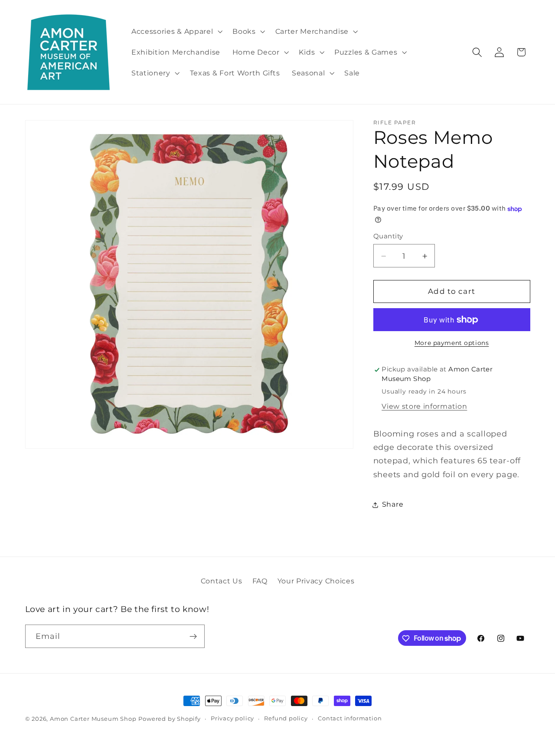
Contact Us (221, 580)
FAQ (260, 580)
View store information (424, 406)
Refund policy (285, 718)
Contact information (350, 718)
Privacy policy (232, 718)
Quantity (388, 237)
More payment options (452, 343)
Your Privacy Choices (316, 580)
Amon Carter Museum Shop (93, 719)
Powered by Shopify (169, 719)
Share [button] (392, 504)
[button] (175, 31)
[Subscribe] (193, 636)
